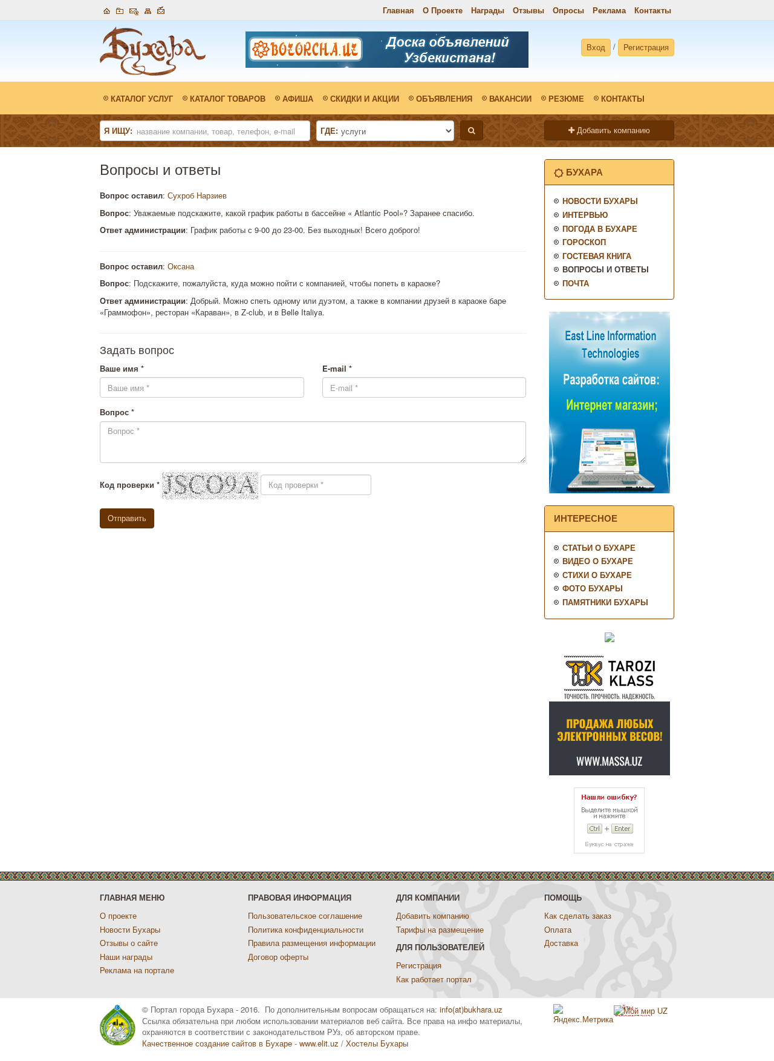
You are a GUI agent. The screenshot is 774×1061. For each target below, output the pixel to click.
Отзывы (528, 10)
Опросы (568, 10)
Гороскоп (584, 242)
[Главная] (106, 9)
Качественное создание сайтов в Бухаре (217, 1043)
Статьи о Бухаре (599, 547)
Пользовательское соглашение (305, 915)
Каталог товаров (227, 98)
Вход (596, 47)
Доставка (561, 942)
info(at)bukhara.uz (471, 1009)
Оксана (180, 266)
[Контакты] (133, 9)
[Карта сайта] (148, 9)
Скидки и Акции (364, 98)
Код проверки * (130, 484)
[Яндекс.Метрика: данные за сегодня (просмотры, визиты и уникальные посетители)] (583, 1014)
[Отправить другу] (160, 9)
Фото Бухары (592, 588)
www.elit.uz (319, 1043)
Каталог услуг (142, 98)
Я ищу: (118, 130)
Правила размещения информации (312, 942)
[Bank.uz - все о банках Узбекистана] (609, 636)
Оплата (557, 929)
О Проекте (443, 10)
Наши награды (126, 956)
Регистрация (646, 47)
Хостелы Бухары (377, 1043)
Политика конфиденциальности (305, 929)
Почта (575, 283)
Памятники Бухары (605, 602)
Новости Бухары (600, 200)
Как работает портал (434, 979)
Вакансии (510, 98)
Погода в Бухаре (599, 228)
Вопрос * (117, 412)
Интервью (585, 214)
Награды (487, 10)
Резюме (566, 98)
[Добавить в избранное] (119, 9)
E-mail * (337, 368)
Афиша (297, 98)
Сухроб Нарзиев (197, 195)
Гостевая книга (596, 255)
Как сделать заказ (577, 915)
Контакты (652, 10)
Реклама (609, 10)
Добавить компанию (612, 130)
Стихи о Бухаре (597, 574)
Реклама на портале (137, 970)
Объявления (444, 98)
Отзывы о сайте (129, 942)
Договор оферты (278, 956)
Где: (329, 130)
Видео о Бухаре (597, 561)
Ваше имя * (122, 368)
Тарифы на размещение (440, 929)
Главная (398, 10)
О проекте (118, 915)
